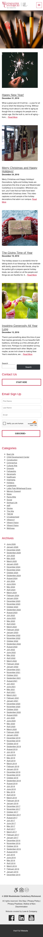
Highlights (11, 479)
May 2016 (11, 860)
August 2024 (12, 578)
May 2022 (11, 655)
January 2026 (12, 547)
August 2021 (12, 681)
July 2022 (11, 649)
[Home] (15, 7)
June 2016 (11, 857)
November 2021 (13, 672)
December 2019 (13, 737)
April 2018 (11, 794)
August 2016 (12, 851)
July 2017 (11, 820)
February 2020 (13, 732)
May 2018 (11, 792)
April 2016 (11, 863)
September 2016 (14, 849)
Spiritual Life (12, 502)
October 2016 (12, 846)
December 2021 (13, 669)
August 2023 (12, 612)
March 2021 (12, 695)
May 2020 (11, 723)
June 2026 (11, 544)
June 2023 (11, 618)
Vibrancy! (11, 519)
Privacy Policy (34, 900)
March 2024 (12, 592)
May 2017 (11, 826)
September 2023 (14, 609)
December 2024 (13, 567)
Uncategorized (13, 516)
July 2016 (11, 854)
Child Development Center (18, 457)
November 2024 (13, 569)
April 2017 (11, 829)
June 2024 (11, 584)
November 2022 (13, 638)
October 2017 (12, 812)
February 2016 (13, 869)
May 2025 (11, 558)
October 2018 (12, 777)
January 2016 (12, 871)
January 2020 (12, 735)
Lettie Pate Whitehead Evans (19, 488)
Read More (12, 117)
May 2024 (11, 586)
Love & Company (29, 911)
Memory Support (14, 491)
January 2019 (12, 769)
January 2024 (12, 598)
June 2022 (11, 652)
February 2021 (13, 698)
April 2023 (11, 624)
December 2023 (13, 601)
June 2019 (11, 755)
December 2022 (13, 635)
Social (9, 499)
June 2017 (11, 823)
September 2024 (14, 575)
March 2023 (12, 626)
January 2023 (12, 632)
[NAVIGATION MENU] (39, 5)
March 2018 (12, 797)
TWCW (10, 514)
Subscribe (20, 433)
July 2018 (11, 786)
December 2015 (13, 874)
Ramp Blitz (11, 497)
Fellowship (11, 471)
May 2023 (11, 621)
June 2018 (11, 789)
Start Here (21, 382)
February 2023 (13, 629)
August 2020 (12, 715)
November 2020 (13, 706)
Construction (12, 459)
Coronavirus (12, 462)
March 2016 (12, 866)
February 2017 (13, 834)
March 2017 (12, 832)
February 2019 (13, 766)
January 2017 (12, 837)
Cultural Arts (12, 465)
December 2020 (13, 703)
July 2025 (11, 555)
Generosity (11, 474)
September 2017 (14, 814)
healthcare (11, 477)
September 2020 (14, 712)
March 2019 (12, 763)
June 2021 (11, 686)
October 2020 (12, 709)
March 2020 (12, 729)
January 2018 (12, 803)
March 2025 (12, 561)
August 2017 (12, 817)
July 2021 (11, 683)
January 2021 (12, 700)
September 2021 (14, 678)
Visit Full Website (20, 930)
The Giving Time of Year (17, 252)
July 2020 (11, 718)
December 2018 (13, 772)
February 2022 (13, 663)
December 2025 (13, 549)
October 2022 (12, 641)
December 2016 (13, 840)
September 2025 (14, 552)
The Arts (10, 511)
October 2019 (12, 743)
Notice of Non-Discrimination (25, 905)
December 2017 (13, 806)
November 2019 (13, 740)
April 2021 (11, 692)
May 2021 (11, 689)
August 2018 (12, 783)
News (9, 494)
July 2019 (11, 752)
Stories (10, 508)
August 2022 (12, 646)
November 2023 (13, 604)
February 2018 (13, 800)
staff (8, 505)
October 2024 (12, 572)
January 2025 (12, 564)
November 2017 (13, 809)
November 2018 (13, 775)
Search (5, 363)
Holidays (10, 482)
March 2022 (12, 661)
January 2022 (12, 666)
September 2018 (14, 780)
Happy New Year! (13, 95)
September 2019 (14, 746)
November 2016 (13, 843)
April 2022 (11, 658)
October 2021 (12, 675)
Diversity (10, 468)
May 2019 (11, 757)
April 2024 (11, 589)
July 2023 (11, 615)
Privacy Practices (15, 903)
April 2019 (11, 760)
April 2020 (11, 726)
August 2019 (12, 749)
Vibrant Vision (13, 522)
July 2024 (11, 581)
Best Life (10, 454)
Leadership (11, 485)
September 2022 (14, 643)
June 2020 (11, 720)
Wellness (11, 528)
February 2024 (13, 595)
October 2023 (12, 606)
